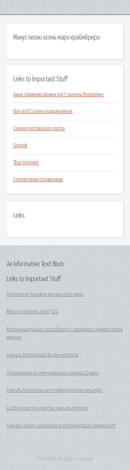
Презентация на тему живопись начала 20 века (53, 373)
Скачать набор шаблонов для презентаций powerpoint (61, 426)
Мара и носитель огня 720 (32, 311)
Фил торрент (26, 162)
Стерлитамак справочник (38, 179)
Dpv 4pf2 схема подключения (42, 111)
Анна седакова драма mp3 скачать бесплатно (58, 94)
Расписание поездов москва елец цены (45, 294)
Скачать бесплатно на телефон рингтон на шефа (54, 390)
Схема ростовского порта (39, 128)
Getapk (20, 145)
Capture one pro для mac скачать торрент (47, 408)
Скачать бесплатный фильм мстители (43, 355)
